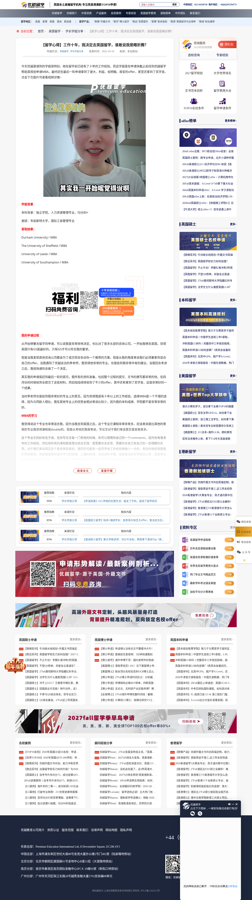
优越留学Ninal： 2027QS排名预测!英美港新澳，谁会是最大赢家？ (128, 774)
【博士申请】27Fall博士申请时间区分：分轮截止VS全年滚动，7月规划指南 (128, 677)
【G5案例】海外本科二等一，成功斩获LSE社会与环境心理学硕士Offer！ (52, 786)
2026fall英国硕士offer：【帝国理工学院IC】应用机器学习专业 (208, 203)
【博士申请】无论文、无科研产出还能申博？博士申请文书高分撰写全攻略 (128, 688)
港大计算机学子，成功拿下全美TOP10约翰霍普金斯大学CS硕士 (208, 406)
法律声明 (97, 830)
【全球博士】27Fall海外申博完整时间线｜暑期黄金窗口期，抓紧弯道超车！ (128, 694)
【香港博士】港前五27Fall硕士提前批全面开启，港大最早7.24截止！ (203, 792)
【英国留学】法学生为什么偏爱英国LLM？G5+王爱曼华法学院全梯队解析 (207, 287)
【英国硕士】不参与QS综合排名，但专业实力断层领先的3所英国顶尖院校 (52, 694)
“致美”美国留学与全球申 (183, 21)
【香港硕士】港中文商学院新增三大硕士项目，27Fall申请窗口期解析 (203, 797)
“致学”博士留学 (121, 21)
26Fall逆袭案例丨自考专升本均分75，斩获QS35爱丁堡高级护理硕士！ (52, 780)
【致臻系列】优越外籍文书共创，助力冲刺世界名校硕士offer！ (52, 763)
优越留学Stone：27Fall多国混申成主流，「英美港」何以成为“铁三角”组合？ (128, 752)
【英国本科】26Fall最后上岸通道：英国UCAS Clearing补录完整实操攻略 (203, 683)
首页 (41, 31)
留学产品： (85, 21)
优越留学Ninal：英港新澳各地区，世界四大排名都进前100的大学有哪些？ (128, 803)
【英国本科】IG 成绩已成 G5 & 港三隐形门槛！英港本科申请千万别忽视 (203, 694)
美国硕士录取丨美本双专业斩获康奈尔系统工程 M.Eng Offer (208, 426)
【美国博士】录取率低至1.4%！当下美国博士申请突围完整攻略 (128, 665)
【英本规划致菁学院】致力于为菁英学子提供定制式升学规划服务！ (208, 331)
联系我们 (82, 830)
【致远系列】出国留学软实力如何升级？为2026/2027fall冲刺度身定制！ (52, 769)
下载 (229, 540)
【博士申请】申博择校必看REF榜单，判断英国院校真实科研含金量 (128, 683)
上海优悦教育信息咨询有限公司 (119, 890)
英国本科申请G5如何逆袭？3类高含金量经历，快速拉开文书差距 (206, 350)
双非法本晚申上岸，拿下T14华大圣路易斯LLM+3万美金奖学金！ (206, 439)
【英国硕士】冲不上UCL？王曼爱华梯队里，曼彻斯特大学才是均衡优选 (52, 683)
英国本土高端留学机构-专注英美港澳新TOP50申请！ (86, 4)
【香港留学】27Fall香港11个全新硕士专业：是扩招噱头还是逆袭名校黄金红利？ (207, 514)
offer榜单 (188, 121)
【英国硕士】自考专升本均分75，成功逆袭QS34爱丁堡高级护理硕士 (52, 774)
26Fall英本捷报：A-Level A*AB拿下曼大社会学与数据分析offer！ (207, 184)
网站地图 (111, 830)
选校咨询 (194, 55)
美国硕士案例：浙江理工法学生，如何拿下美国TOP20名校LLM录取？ (208, 419)
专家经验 (222, 55)
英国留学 (55, 31)
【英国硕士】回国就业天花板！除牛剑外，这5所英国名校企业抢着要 (52, 688)
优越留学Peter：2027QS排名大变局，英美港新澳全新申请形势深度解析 (128, 757)
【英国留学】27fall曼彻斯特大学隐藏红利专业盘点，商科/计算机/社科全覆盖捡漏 (207, 281)
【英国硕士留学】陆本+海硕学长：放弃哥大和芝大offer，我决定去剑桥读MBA (124, 520)
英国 (37, 21)
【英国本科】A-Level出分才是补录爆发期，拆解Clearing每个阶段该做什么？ (203, 700)
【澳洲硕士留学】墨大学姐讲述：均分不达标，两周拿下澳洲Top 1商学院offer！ (124, 539)
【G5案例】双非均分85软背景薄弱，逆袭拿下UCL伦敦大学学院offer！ (52, 797)
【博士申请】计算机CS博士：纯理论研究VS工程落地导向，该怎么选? (128, 700)
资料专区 (189, 527)
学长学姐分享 (74, 31)
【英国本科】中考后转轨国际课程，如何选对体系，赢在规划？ (203, 688)
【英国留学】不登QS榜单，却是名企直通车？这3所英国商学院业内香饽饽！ (205, 274)
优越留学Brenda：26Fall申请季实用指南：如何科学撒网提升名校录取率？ (128, 780)
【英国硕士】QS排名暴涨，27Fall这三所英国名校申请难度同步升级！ (52, 700)
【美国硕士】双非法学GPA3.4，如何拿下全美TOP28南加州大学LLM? (207, 413)
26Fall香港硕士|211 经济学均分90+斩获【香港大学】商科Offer (207, 164)
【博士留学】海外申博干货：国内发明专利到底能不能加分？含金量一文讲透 (128, 660)
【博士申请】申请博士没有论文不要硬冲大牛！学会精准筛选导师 (128, 648)
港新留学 (188, 452)
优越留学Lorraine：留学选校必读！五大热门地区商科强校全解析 (128, 792)
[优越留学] (32, 4)
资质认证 (53, 830)
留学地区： (27, 21)
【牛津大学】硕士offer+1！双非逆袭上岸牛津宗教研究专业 (207, 209)
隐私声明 (126, 830)
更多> (233, 224)
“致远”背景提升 (140, 21)
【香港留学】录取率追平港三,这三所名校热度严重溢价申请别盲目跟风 (207, 489)
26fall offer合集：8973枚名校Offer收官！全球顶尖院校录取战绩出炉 (208, 151)
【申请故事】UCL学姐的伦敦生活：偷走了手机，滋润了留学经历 (120, 501)
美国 (52, 21)
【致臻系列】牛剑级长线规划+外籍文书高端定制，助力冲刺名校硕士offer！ (207, 255)
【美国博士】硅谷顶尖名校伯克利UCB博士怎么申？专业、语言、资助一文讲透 (128, 671)
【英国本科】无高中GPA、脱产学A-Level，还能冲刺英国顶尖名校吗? (207, 356)
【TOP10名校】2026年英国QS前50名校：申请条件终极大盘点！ (52, 752)
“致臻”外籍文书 (102, 21)
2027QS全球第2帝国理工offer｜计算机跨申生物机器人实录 (207, 177)
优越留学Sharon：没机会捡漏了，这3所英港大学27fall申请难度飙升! (128, 769)
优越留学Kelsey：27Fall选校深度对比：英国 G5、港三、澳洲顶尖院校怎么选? (128, 763)
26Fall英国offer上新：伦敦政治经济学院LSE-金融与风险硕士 (207, 196)
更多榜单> (231, 120)
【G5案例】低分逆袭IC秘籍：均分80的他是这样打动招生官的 (52, 803)
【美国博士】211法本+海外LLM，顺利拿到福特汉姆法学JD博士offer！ (207, 432)
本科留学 (188, 300)
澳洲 (59, 21)
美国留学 (188, 376)
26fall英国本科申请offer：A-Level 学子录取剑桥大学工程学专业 (208, 190)
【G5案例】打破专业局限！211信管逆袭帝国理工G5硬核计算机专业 (52, 792)
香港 (44, 21)
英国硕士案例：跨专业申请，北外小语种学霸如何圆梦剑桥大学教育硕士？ (208, 158)
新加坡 (67, 21)
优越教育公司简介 (32, 830)
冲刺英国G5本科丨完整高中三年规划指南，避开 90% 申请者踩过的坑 (207, 344)
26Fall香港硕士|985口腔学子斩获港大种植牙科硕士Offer (207, 171)
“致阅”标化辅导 (206, 21)
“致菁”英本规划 (159, 21)
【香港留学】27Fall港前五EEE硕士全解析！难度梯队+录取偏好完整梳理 (207, 502)
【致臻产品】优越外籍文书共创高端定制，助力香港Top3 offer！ (208, 482)
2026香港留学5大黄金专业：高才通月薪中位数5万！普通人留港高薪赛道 (207, 495)
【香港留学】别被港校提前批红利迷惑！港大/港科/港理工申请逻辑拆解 (203, 786)
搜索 (174, 4)
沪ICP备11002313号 (150, 890)
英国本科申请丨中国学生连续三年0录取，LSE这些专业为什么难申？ (206, 337)
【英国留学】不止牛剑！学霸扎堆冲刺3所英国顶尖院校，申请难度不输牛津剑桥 (207, 268)
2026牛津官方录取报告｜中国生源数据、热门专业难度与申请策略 (208, 363)
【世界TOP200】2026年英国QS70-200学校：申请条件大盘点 (52, 757)
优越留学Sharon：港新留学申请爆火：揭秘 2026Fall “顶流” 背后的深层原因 (128, 797)
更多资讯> (76, 639)
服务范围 (68, 830)
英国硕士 (188, 224)
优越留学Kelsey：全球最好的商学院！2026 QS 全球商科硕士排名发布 (128, 786)
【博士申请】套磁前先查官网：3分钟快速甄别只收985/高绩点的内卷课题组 (128, 654)
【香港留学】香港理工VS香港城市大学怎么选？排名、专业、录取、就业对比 (207, 508)
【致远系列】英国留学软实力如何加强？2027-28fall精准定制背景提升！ (205, 261)
